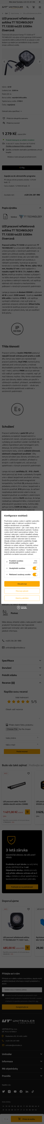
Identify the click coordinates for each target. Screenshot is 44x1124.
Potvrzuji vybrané (22, 591)
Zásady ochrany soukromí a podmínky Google (20, 541)
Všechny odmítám (22, 598)
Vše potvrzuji (22, 583)
